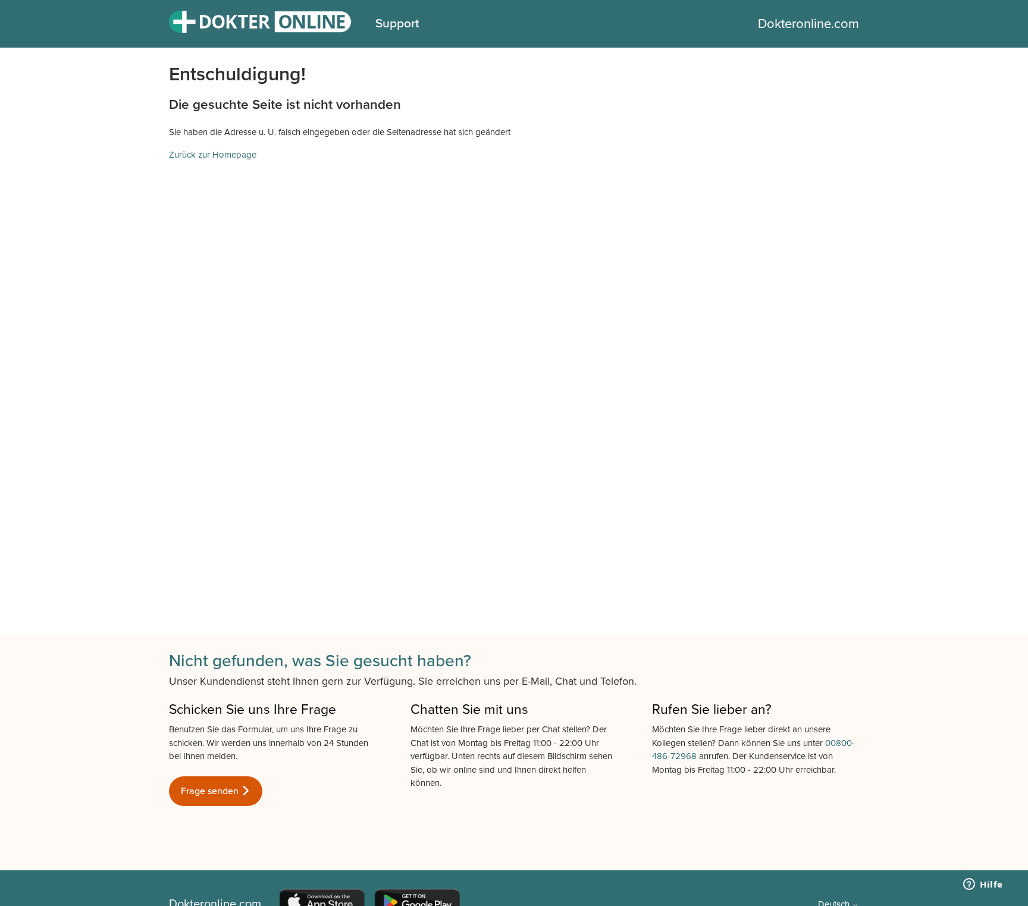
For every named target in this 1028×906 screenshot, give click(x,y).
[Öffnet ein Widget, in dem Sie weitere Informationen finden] (983, 885)
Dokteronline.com (808, 24)
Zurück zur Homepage (212, 154)
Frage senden (211, 791)
